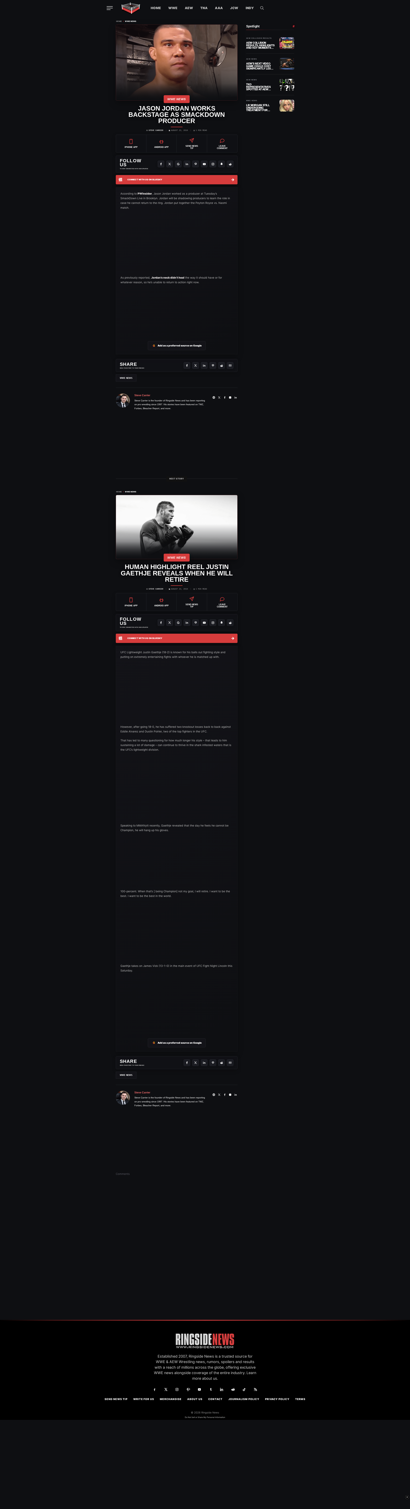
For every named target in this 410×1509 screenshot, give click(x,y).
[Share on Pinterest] (212, 365)
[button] (262, 8)
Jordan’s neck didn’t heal (167, 277)
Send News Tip (116, 1399)
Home (156, 8)
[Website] (214, 397)
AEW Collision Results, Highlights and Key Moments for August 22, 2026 (260, 45)
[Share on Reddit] (221, 365)
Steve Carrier (156, 130)
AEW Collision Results (259, 38)
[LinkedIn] (187, 164)
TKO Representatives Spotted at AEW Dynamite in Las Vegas (258, 87)
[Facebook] (161, 164)
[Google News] (178, 164)
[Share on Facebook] (187, 365)
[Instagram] (212, 164)
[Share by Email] (230, 365)
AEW (189, 8)
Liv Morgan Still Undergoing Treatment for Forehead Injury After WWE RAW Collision (258, 108)
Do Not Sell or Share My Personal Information (205, 1417)
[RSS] (255, 1389)
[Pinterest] (195, 164)
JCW (234, 8)
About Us (194, 1399)
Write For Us (143, 1399)
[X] (169, 164)
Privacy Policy (277, 1399)
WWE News (130, 21)
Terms (300, 1399)
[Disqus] (177, 1228)
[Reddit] (230, 164)
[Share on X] (195, 365)
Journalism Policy (243, 1399)
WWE (172, 8)
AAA (219, 8)
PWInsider (145, 193)
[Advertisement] (177, 309)
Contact (215, 1399)
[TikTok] (244, 1389)
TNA (204, 8)
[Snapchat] (221, 164)
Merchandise (170, 1399)
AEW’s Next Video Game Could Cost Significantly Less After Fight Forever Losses (259, 66)
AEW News (251, 59)
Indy (250, 8)
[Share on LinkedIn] (204, 365)
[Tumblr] (210, 1389)
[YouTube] (204, 164)
